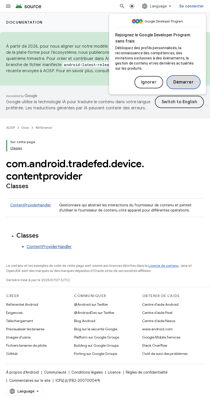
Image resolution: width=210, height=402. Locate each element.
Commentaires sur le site (29, 380)
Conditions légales (87, 372)
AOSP (10, 127)
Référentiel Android (22, 304)
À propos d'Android (22, 372)
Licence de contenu (163, 265)
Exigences (14, 312)
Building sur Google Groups (96, 345)
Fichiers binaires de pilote (26, 345)
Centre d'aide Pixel (157, 312)
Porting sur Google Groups (95, 353)
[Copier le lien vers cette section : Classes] (33, 187)
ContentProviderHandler (30, 205)
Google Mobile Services (161, 337)
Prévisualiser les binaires (25, 329)
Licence (114, 372)
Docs (25, 127)
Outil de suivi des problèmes (164, 353)
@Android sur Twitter (91, 304)
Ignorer (149, 82)
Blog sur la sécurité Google (95, 329)
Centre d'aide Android (160, 304)
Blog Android (84, 321)
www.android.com (157, 329)
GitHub (12, 353)
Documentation (24, 22)
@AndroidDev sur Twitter (94, 312)
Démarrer (183, 82)
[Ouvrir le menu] (8, 6)
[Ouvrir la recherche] (122, 6)
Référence (44, 127)
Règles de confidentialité (146, 372)
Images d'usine (18, 337)
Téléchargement (19, 321)
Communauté (55, 372)
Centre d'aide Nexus (158, 321)
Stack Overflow (154, 345)
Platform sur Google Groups (96, 337)
